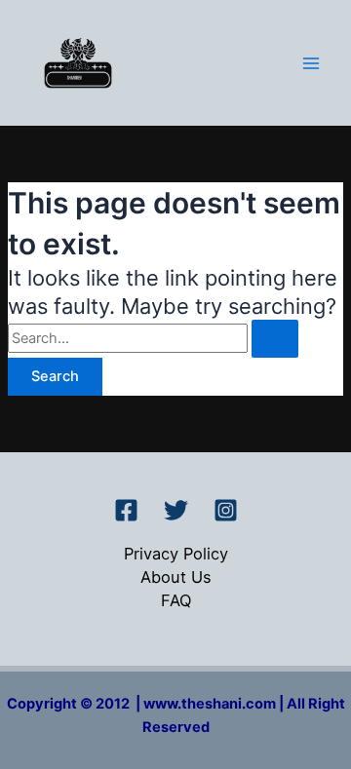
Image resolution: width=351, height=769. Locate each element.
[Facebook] (126, 510)
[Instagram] (226, 510)
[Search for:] (153, 338)
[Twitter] (176, 510)
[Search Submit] (275, 339)
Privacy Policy (176, 553)
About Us (176, 577)
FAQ (176, 600)
